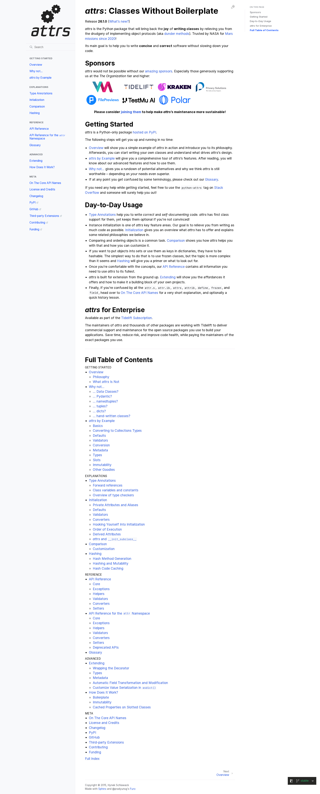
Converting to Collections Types (117, 430)
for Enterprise (261, 25)
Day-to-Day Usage (260, 21)
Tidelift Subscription (136, 318)
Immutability (102, 465)
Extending (35, 160)
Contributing (37, 222)
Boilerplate (101, 697)
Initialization (36, 100)
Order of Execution (107, 529)
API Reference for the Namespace (47, 136)
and (114, 539)
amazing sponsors (158, 71)
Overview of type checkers (113, 495)
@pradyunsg (119, 788)
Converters (101, 519)
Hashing (34, 113)
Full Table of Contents (264, 30)
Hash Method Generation (112, 558)
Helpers (98, 594)
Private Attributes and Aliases (115, 505)
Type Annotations (40, 93)
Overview (35, 64)
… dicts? (99, 411)
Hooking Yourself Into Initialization (119, 524)
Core (96, 584)
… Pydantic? (102, 396)
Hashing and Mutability (110, 563)
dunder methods (176, 34)
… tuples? (100, 406)
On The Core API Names (45, 183)
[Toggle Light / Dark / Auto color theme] (233, 7)
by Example (40, 77)
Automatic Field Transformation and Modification (130, 683)
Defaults (99, 435)
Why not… (36, 71)
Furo (133, 788)
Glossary (35, 145)
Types (97, 455)
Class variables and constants (115, 490)
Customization (104, 549)
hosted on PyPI (144, 132)
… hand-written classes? (111, 416)
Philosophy (101, 377)
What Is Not (106, 382)
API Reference (39, 128)
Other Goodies (104, 469)
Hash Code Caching (108, 568)
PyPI (32, 202)
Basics (98, 426)
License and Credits (42, 189)
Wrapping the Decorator (111, 668)
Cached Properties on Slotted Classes (122, 707)
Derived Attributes (107, 534)
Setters (98, 608)
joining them (131, 112)
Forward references (107, 485)
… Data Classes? (105, 391)
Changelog (36, 196)
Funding (34, 229)
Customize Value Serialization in (124, 687)
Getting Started (258, 16)
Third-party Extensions (44, 216)
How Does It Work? (42, 167)
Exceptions (101, 589)
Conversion (101, 445)
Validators (100, 440)
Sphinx (102, 788)
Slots (97, 460)
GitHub (33, 209)
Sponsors (255, 12)
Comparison (37, 106)
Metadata (100, 450)
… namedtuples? (105, 401)
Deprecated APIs (106, 647)
